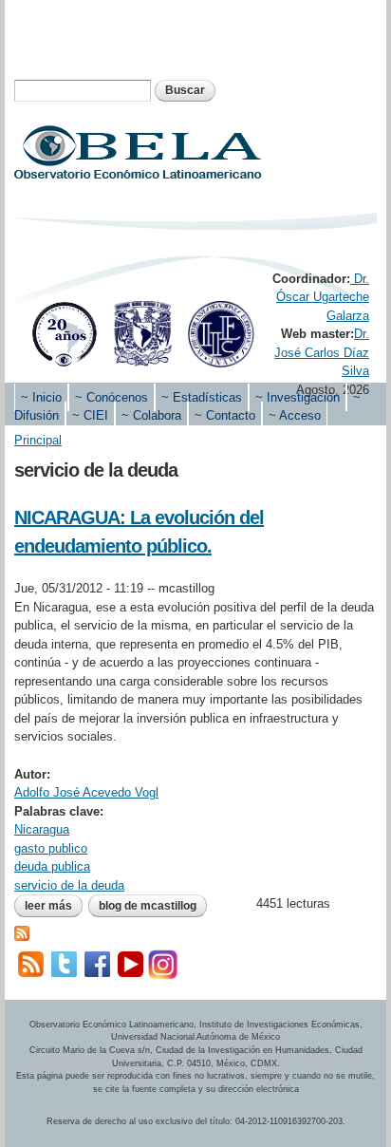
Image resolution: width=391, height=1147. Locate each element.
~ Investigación (297, 397)
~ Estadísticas (201, 397)
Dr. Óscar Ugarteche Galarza (322, 297)
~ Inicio (41, 397)
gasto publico (50, 848)
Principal (38, 440)
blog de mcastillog (147, 905)
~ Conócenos (111, 397)
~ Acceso (295, 415)
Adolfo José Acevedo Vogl (86, 792)
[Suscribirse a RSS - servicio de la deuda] (21, 932)
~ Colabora (151, 415)
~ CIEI (90, 415)
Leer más (54, 907)
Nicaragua (41, 829)
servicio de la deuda (69, 885)
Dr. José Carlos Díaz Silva (321, 352)
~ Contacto (225, 415)
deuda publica (52, 866)
